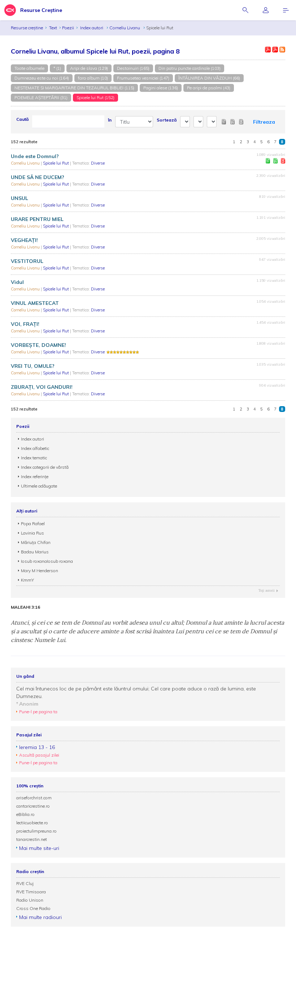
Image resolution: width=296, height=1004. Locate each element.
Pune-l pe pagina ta (38, 711)
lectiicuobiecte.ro (32, 822)
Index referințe (34, 476)
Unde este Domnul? (35, 156)
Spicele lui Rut (56, 163)
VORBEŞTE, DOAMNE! (38, 345)
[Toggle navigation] (286, 10)
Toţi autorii (266, 590)
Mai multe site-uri (39, 848)
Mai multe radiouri (40, 917)
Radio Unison (29, 900)
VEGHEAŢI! (24, 240)
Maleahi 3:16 (25, 607)
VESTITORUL (27, 261)
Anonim (28, 704)
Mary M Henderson (39, 570)
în (110, 120)
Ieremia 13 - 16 (37, 747)
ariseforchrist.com (34, 797)
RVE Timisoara (31, 891)
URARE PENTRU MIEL (37, 219)
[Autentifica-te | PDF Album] (275, 49)
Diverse (98, 163)
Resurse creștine (27, 27)
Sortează (167, 120)
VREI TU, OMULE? (33, 366)
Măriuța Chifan (36, 542)
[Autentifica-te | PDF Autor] (268, 49)
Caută (22, 119)
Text (53, 27)
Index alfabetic (35, 448)
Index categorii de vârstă (45, 467)
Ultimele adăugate (39, 486)
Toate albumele (29, 68)
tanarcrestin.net (31, 839)
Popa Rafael (33, 523)
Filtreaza (264, 122)
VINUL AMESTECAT (35, 303)
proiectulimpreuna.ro (36, 831)
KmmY (27, 580)
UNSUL (19, 198)
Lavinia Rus (32, 533)
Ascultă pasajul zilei (39, 755)
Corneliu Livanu (125, 27)
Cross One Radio (33, 908)
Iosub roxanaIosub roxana (47, 561)
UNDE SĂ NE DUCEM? (37, 177)
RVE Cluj (25, 883)
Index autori (92, 27)
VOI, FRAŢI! (25, 324)
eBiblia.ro (25, 814)
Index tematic (34, 457)
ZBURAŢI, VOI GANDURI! (42, 387)
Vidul (17, 282)
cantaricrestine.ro (33, 806)
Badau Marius (35, 551)
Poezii (68, 27)
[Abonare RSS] (282, 49)
